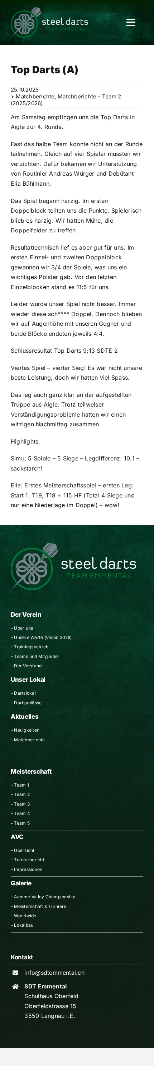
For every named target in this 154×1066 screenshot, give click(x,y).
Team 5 (21, 823)
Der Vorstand (28, 665)
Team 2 (21, 794)
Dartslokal (24, 693)
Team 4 (22, 813)
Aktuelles (25, 716)
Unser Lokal (28, 679)
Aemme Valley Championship (44, 896)
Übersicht (24, 850)
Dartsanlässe (28, 702)
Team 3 (21, 804)
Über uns (23, 628)
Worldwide (25, 915)
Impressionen (28, 869)
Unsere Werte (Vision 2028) (43, 637)
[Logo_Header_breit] (49, 10)
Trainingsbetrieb (31, 646)
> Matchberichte (33, 96)
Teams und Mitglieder (36, 656)
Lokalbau (23, 925)
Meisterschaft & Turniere (40, 906)
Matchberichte (29, 739)
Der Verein (26, 614)
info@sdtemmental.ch (54, 972)
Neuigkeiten (26, 730)
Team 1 (21, 785)
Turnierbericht (29, 859)
